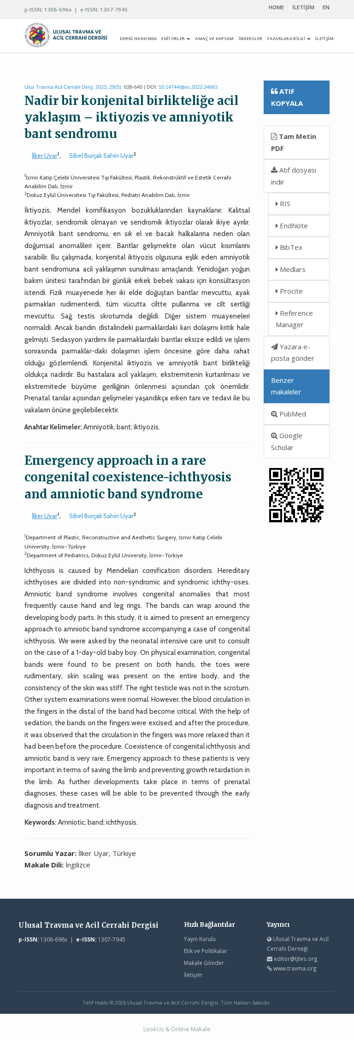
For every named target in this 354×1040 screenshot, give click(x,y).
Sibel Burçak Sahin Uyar (101, 155)
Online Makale (191, 1029)
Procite (290, 290)
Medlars (292, 269)
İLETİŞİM (303, 7)
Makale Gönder (204, 962)
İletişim (193, 974)
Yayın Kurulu (200, 938)
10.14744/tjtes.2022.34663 (188, 87)
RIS (284, 203)
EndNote (293, 225)
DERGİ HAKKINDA (138, 38)
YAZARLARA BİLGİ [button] (286, 38)
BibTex (290, 247)
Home (276, 7)
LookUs (153, 1029)
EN (326, 7)
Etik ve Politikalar (205, 950)
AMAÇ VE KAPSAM (214, 38)
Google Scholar (286, 441)
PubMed (291, 413)
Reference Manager (294, 318)
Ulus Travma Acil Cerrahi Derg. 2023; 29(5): (73, 87)
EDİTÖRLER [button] (173, 38)
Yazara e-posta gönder (292, 352)
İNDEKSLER (251, 38)
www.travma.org (295, 968)
